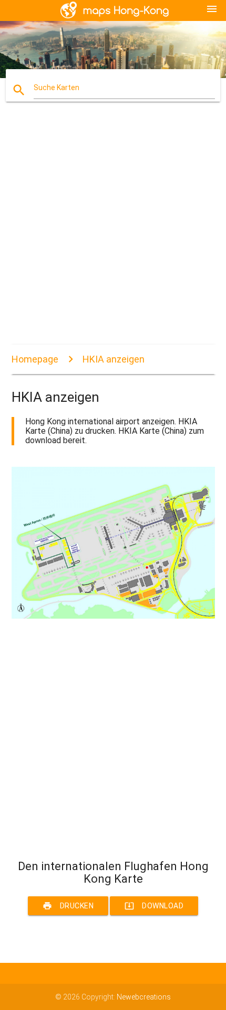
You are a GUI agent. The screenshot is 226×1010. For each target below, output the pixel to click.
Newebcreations (144, 997)
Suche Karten (56, 87)
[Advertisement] (113, 232)
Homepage (35, 359)
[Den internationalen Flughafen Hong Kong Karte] (113, 616)
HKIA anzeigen (114, 359)
